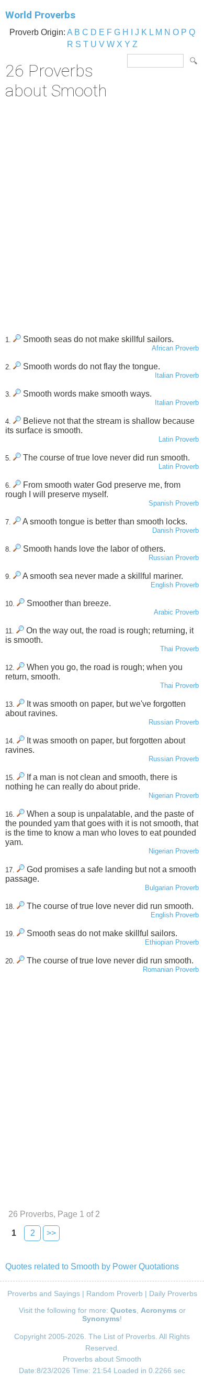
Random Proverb (114, 1293)
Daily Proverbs (173, 1293)
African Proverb (175, 348)
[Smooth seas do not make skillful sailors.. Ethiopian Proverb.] (21, 933)
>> (51, 1233)
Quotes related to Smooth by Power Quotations (92, 1266)
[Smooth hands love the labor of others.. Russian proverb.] (17, 548)
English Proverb (175, 585)
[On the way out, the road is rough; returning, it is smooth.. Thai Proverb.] (20, 630)
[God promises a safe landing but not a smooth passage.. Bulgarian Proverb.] (21, 869)
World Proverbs (40, 15)
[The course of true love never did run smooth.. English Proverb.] (21, 906)
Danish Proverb (175, 530)
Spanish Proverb (174, 503)
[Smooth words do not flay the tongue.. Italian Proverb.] (17, 366)
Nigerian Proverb (174, 795)
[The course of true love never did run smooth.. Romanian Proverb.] (21, 960)
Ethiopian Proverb (172, 942)
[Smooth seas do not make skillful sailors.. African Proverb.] (17, 339)
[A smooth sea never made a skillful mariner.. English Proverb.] (17, 576)
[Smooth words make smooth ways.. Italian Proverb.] (17, 393)
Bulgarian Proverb (172, 888)
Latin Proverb (178, 439)
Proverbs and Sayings (43, 1293)
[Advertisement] (102, 213)
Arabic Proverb (176, 612)
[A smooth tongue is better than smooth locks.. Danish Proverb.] (17, 521)
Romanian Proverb (171, 969)
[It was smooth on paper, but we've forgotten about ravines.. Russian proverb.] (21, 703)
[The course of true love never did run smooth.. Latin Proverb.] (17, 457)
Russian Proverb (174, 558)
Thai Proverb (179, 649)
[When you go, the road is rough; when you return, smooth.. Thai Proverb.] (21, 667)
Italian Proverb (177, 375)
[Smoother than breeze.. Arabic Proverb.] (21, 603)
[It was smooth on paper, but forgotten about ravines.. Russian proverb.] (21, 740)
